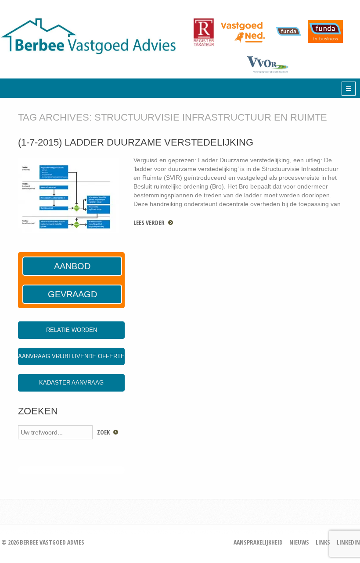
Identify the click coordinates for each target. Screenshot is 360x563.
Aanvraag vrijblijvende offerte (71, 356)
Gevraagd (72, 294)
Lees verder (149, 222)
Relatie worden (71, 330)
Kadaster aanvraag (71, 382)
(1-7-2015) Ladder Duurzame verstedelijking (135, 142)
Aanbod (72, 266)
